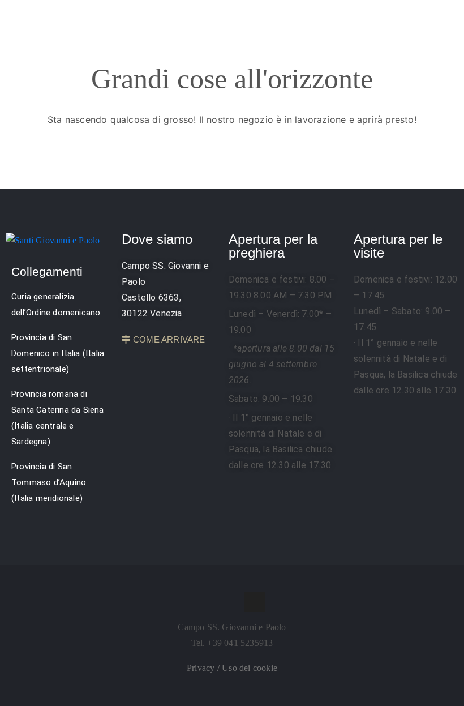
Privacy (202, 668)
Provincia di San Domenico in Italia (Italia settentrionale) (57, 353)
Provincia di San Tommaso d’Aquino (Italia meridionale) (48, 482)
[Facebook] (209, 602)
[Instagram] (232, 602)
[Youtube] (254, 602)
